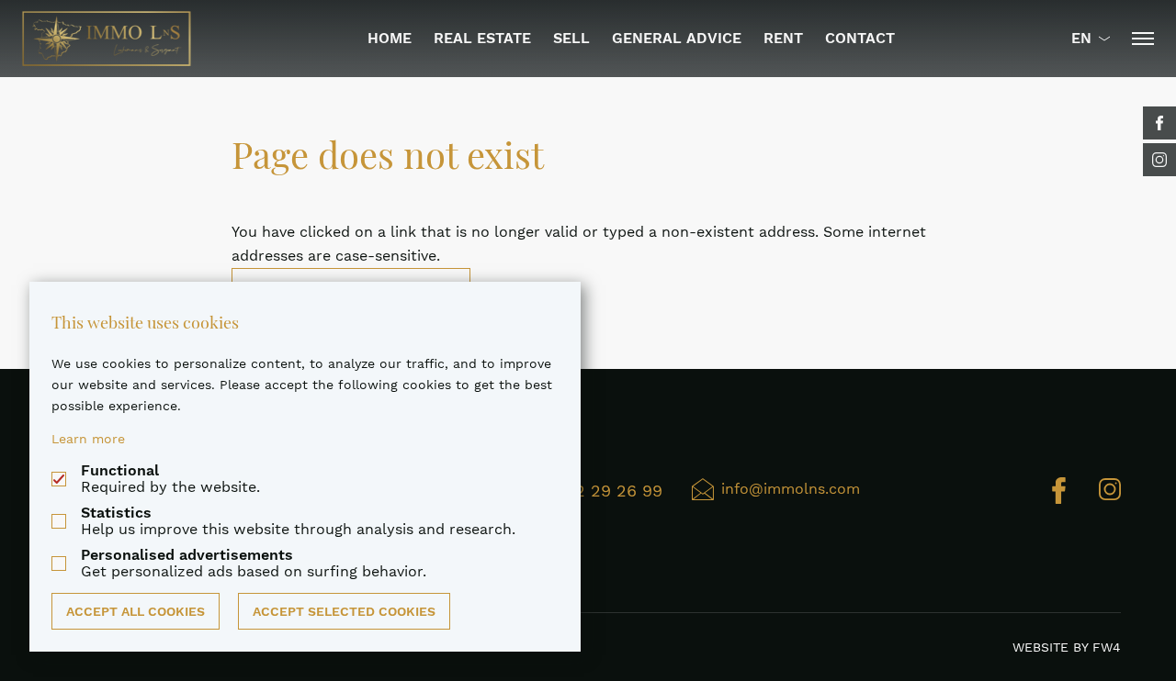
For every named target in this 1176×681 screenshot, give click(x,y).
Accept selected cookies (344, 611)
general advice (676, 38)
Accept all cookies (135, 611)
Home (390, 38)
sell (571, 38)
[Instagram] (1159, 159)
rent (783, 38)
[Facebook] (1159, 123)
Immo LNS (106, 38)
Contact (860, 38)
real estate (482, 38)
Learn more (88, 438)
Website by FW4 (1066, 647)
